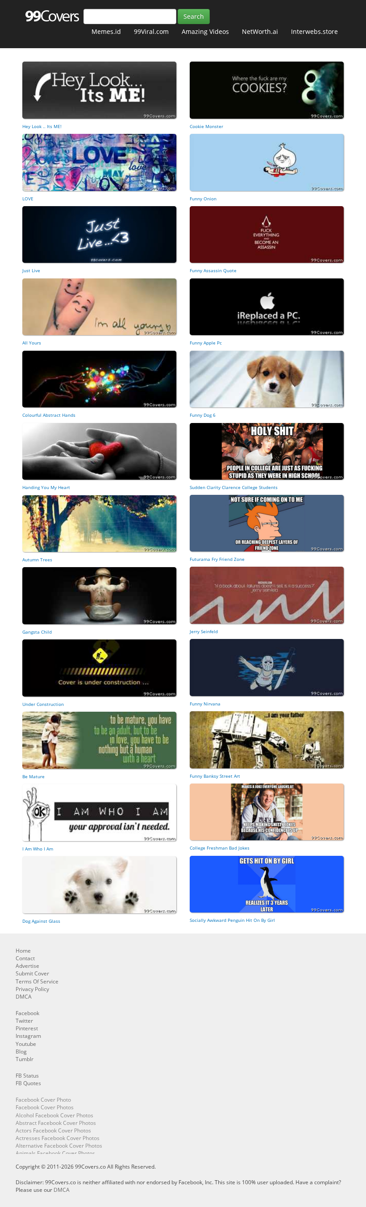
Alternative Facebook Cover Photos (59, 1145)
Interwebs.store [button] (314, 31)
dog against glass (41, 921)
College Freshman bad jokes (220, 848)
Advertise (27, 966)
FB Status (27, 1075)
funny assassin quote (213, 270)
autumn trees (37, 559)
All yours (31, 343)
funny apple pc (206, 343)
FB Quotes (28, 1083)
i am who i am (37, 849)
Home (23, 950)
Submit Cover (32, 973)
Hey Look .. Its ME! (42, 126)
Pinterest (27, 1028)
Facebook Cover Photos (45, 1107)
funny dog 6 (203, 415)
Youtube (26, 1044)
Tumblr (24, 1059)
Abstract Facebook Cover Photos (56, 1123)
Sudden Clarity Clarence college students (234, 487)
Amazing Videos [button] (205, 31)
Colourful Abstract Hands (48, 415)
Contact (25, 958)
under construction (43, 704)
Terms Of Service (37, 981)
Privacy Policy (32, 989)
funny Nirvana (205, 704)
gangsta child (37, 632)
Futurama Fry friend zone (217, 559)
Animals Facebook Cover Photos (55, 1153)
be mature (33, 776)
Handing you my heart (46, 487)
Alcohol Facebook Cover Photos (54, 1115)
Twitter (24, 1020)
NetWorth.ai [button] (260, 31)
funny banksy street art (215, 776)
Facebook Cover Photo (43, 1099)
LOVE (27, 198)
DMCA (24, 996)
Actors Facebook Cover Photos (53, 1130)
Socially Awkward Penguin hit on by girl (232, 920)
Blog (21, 1051)
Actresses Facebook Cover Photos (58, 1138)
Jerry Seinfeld (204, 631)
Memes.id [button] (106, 31)
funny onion (203, 198)
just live (31, 270)
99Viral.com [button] (151, 31)
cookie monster (206, 126)
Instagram (28, 1036)
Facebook (27, 1013)
